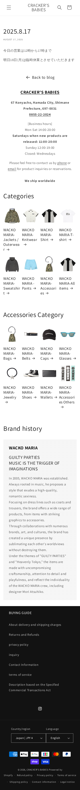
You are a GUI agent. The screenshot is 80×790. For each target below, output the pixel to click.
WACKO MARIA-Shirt (46, 234)
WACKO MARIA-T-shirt (66, 234)
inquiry (14, 655)
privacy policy (18, 645)
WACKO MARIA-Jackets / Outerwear (11, 239)
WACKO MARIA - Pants (28, 283)
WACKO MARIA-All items (67, 283)
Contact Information (23, 665)
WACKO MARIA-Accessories (48, 286)
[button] (9, 7)
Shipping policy (19, 781)
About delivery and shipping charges (35, 625)
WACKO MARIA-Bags (9, 353)
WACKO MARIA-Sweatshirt (11, 286)
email (12, 169)
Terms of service (66, 775)
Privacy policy (45, 775)
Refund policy (25, 775)
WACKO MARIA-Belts (28, 353)
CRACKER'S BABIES (37, 769)
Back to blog (43, 77)
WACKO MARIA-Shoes (28, 392)
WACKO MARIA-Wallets (46, 392)
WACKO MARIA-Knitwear (29, 234)
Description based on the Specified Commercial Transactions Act (34, 687)
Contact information (44, 781)
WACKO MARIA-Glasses (65, 353)
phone (62, 163)
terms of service (20, 675)
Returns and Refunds (24, 635)
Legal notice (67, 781)
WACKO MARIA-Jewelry (9, 392)
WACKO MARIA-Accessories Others (67, 395)
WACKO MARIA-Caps (46, 353)
